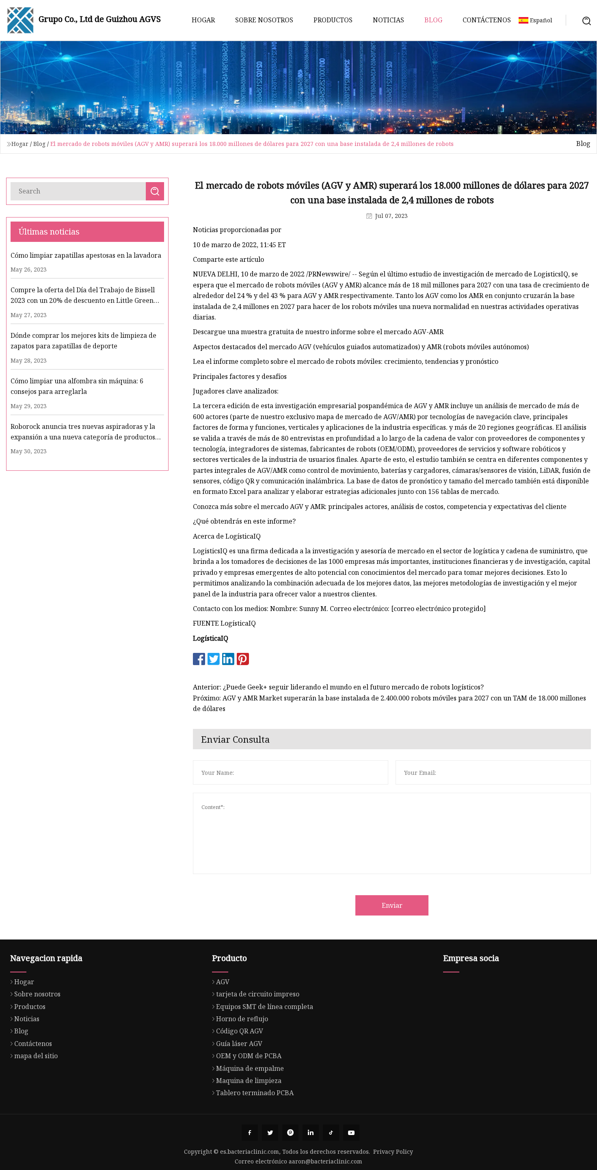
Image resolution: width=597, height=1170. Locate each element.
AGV (222, 981)
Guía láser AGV (239, 1043)
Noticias (388, 19)
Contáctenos (487, 19)
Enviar (392, 905)
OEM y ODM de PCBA (248, 1055)
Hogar (203, 19)
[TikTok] (331, 1132)
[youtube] (351, 1132)
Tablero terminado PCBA (255, 1092)
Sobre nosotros (264, 19)
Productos (333, 19)
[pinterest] (290, 1132)
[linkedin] (311, 1132)
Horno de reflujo (242, 1018)
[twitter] (270, 1132)
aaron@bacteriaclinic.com (325, 1161)
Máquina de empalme (250, 1068)
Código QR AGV (239, 1030)
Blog (433, 19)
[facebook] (250, 1132)
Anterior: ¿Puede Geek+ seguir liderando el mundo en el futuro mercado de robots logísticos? (338, 687)
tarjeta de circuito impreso (257, 993)
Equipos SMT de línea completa (264, 1006)
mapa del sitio (36, 1055)
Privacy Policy (393, 1151)
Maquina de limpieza (248, 1080)
